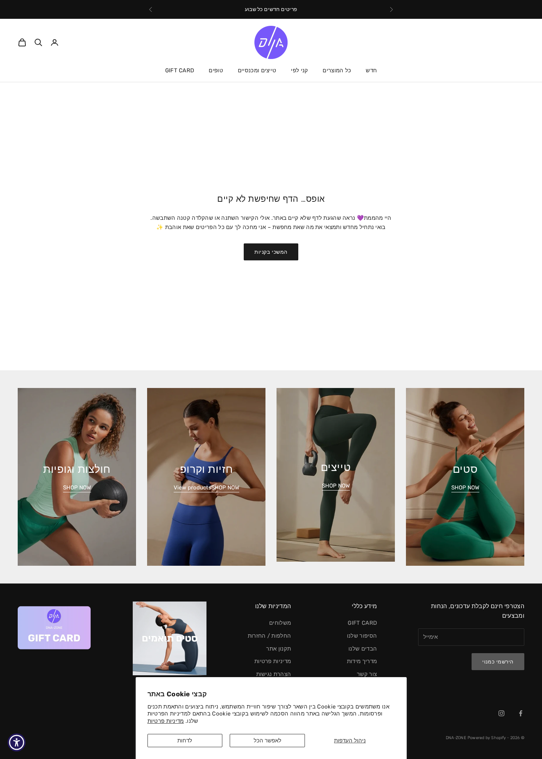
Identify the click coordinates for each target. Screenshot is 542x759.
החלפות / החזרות (269, 635)
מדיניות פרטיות (165, 721)
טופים (216, 70)
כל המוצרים (337, 70)
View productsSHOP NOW (206, 487)
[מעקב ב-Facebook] (520, 713)
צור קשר (367, 674)
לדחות (184, 740)
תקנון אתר (278, 648)
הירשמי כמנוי (498, 662)
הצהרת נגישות (273, 674)
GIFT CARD (179, 70)
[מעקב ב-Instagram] (501, 713)
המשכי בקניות (271, 252)
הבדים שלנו (362, 648)
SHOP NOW (465, 487)
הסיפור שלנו (362, 635)
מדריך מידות (362, 661)
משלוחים (280, 623)
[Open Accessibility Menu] (16, 742)
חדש (371, 70)
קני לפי (299, 70)
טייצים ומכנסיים (257, 70)
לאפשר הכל (267, 740)
